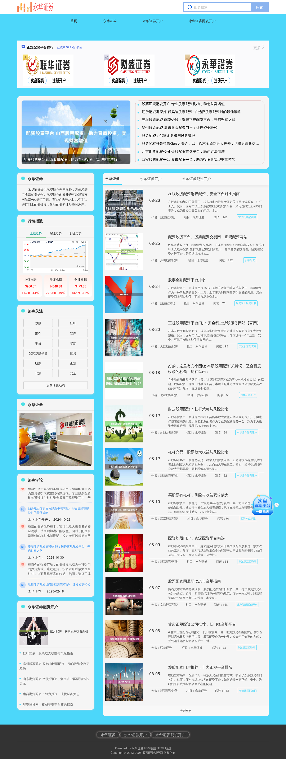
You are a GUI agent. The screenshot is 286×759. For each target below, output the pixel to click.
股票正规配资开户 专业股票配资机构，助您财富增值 (183, 103)
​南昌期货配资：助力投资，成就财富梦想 (51, 694)
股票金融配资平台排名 (187, 279)
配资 (73, 353)
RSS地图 (150, 748)
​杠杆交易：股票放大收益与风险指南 (48, 653)
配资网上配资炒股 (246, 303)
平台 (38, 343)
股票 (38, 363)
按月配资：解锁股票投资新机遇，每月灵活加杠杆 (82, 631)
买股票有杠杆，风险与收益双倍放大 (198, 494)
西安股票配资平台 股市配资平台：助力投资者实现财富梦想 (188, 159)
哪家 (73, 343)
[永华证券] (35, 7)
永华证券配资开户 (202, 20)
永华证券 (110, 20)
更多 (257, 47)
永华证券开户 (153, 20)
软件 (73, 333)
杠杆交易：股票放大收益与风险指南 (198, 451)
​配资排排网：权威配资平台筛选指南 (48, 704)
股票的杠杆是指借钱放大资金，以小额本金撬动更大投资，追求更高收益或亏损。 (206, 143)
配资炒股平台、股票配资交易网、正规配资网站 (207, 236)
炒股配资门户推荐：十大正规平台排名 (200, 667)
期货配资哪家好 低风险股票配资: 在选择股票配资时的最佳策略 (191, 111)
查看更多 (186, 711)
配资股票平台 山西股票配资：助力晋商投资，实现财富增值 (70, 159)
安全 (73, 373)
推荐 (38, 333)
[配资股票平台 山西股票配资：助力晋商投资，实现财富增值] (76, 136)
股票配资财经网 (152, 752)
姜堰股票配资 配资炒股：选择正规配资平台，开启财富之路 (188, 119)
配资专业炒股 (248, 518)
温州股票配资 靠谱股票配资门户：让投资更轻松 (180, 127)
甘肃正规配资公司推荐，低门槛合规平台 (202, 624)
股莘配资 (250, 260)
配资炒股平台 (38, 353)
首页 (73, 20)
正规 (73, 363)
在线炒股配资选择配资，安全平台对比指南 (204, 193)
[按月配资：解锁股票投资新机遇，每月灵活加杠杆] (33, 631)
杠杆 (73, 323)
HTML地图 (164, 748)
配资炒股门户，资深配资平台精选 (196, 537)
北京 (38, 373)
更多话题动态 (55, 385)
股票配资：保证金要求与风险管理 (168, 135)
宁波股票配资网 (247, 217)
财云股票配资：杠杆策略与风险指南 (198, 408)
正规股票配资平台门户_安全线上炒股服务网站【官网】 (214, 322)
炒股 (38, 323)
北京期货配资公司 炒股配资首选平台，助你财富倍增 (183, 151)
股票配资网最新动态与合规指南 (194, 581)
